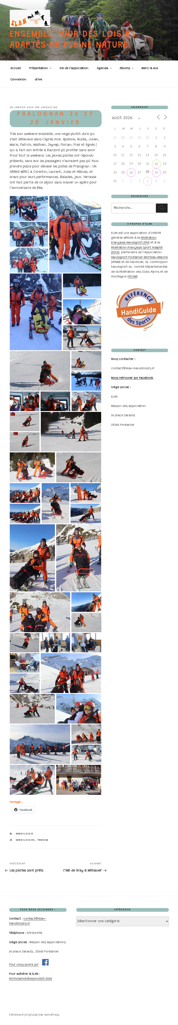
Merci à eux (150, 68)
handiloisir (24, 834)
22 (156, 164)
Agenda (102, 68)
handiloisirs (25, 840)
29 (156, 173)
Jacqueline (49, 107)
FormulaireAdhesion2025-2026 (30, 978)
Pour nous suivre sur (24, 964)
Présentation (38, 68)
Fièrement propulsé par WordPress (34, 1015)
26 (131, 173)
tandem (43, 840)
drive (38, 79)
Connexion (18, 79)
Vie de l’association (73, 68)
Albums (125, 68)
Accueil (15, 68)
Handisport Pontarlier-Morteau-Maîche (139, 257)
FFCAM (133, 276)
